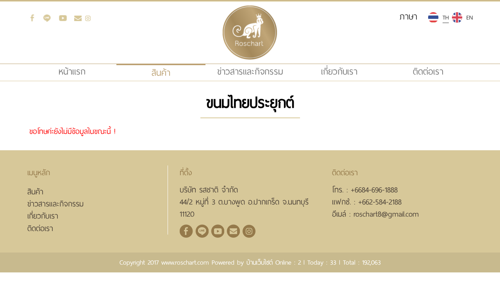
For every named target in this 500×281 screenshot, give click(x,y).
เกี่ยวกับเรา (339, 71)
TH (446, 17)
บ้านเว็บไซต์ (259, 262)
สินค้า (35, 191)
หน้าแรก (86, 71)
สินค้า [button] (161, 72)
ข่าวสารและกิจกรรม (250, 71)
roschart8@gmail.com (386, 214)
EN (469, 17)
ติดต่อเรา (428, 71)
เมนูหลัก (38, 172)
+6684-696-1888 (374, 189)
